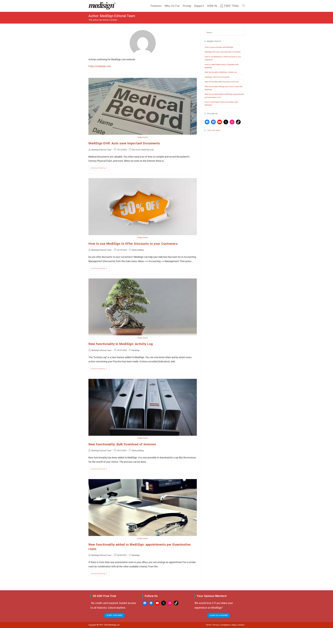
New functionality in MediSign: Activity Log (120, 344)
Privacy (216, 625)
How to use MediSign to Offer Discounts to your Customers (133, 244)
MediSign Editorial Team (101, 150)
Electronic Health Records (143, 150)
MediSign (136, 350)
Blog (234, 625)
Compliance (226, 625)
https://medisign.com (99, 66)
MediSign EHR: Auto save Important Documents (124, 143)
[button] (114, 615)
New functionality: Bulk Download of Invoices (122, 444)
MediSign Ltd (114, 625)
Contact (241, 625)
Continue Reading (100, 168)
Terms (208, 625)
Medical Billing (138, 250)
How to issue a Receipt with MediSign (219, 47)
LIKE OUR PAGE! (214, 130)
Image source (142, 137)
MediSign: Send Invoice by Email (217, 77)
